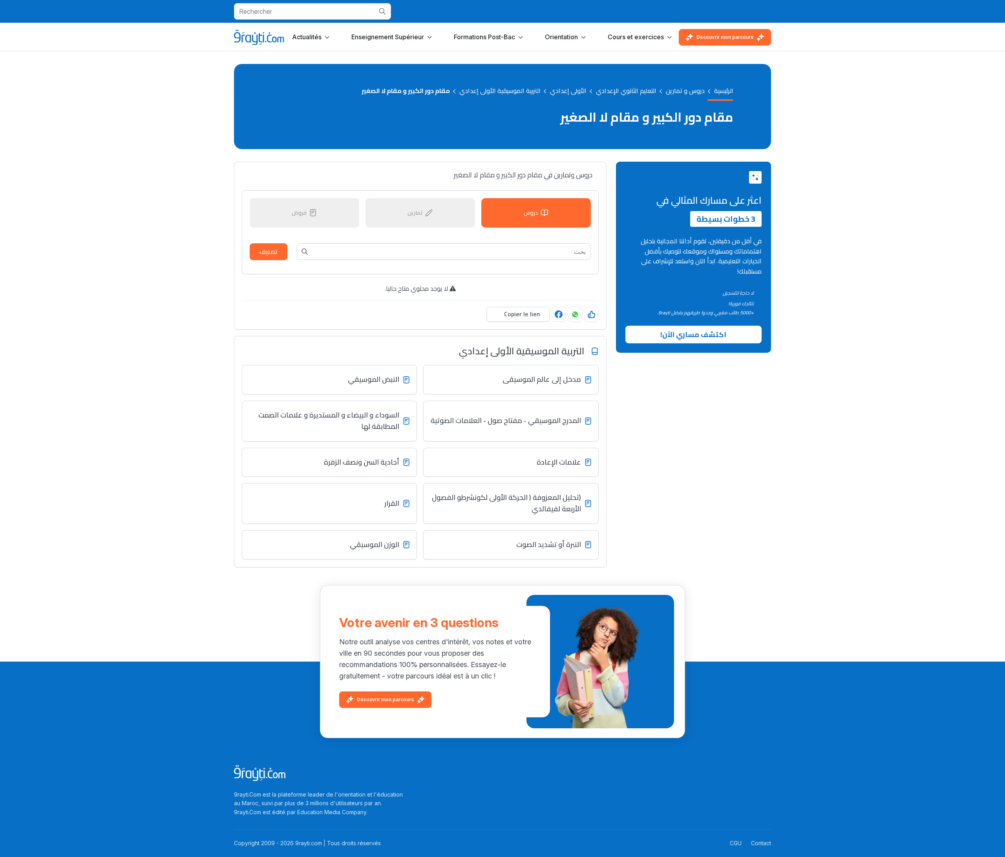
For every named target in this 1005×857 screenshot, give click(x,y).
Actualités (307, 37)
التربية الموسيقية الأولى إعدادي (500, 91)
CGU (736, 843)
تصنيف (268, 251)
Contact (761, 843)
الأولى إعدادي (568, 91)
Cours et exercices (636, 37)
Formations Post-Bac (484, 37)
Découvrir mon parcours (724, 37)
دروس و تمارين (685, 91)
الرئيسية (723, 91)
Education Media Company (331, 812)
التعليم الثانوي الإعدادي (626, 91)
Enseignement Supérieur (387, 37)
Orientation (561, 37)
